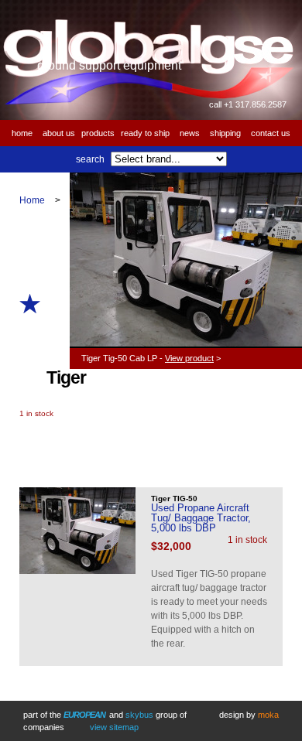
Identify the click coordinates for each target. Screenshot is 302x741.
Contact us (270, 133)
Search (90, 159)
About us (59, 133)
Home (22, 133)
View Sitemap (114, 727)
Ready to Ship (145, 133)
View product (189, 358)
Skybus (139, 714)
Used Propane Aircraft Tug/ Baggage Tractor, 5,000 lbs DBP (201, 518)
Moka (268, 714)
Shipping (225, 133)
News (190, 133)
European (84, 714)
